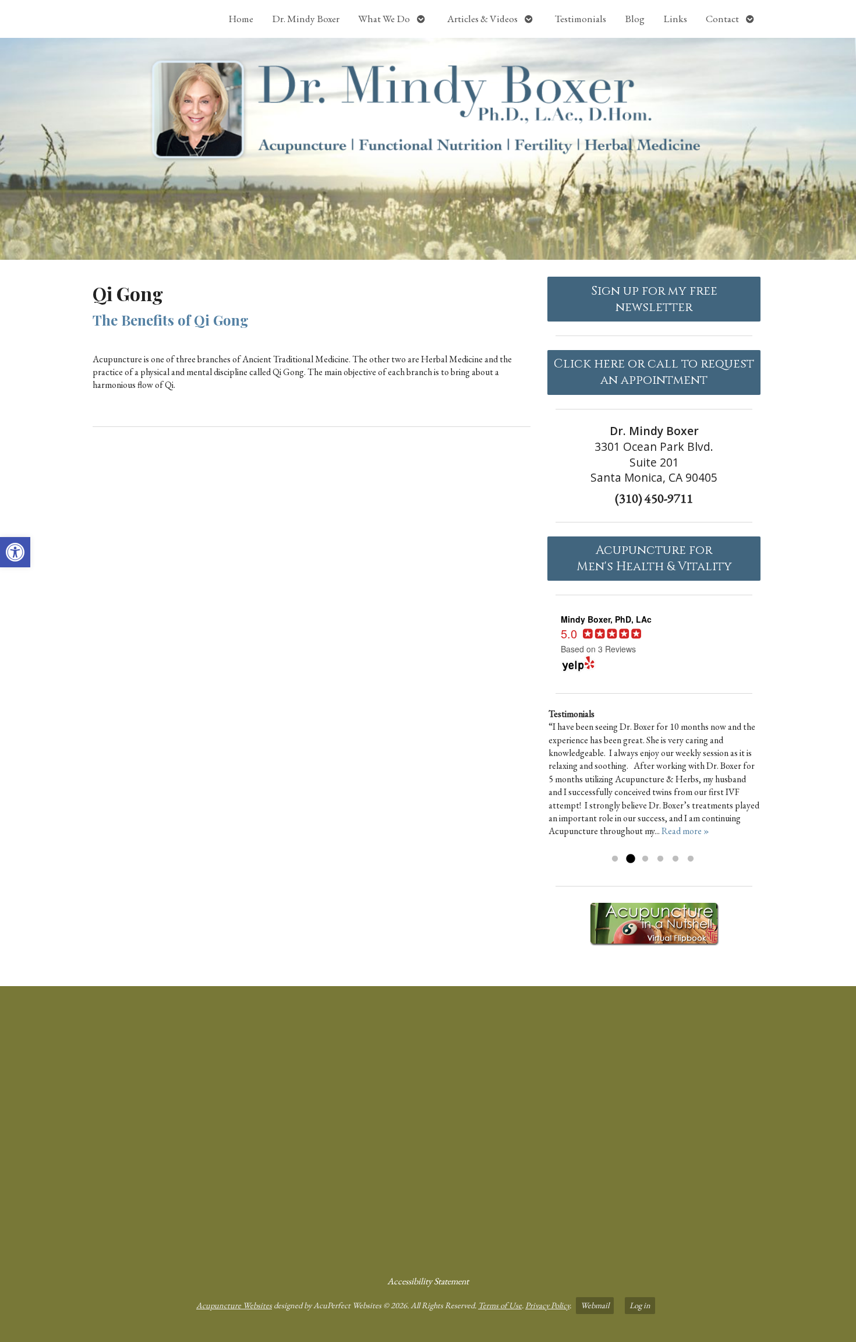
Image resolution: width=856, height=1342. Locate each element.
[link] (15, 552)
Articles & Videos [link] (482, 18)
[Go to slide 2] (630, 859)
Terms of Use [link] (500, 1305)
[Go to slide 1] (615, 859)
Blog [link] (635, 18)
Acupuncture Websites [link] (234, 1305)
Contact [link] (722, 18)
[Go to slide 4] (660, 859)
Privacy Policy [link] (547, 1305)
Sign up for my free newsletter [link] (654, 299)
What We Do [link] (384, 18)
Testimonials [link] (580, 18)
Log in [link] (639, 1305)
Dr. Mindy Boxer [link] (305, 18)
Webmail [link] (595, 1305)
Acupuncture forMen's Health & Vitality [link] (654, 558)
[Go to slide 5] (675, 859)
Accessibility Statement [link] (428, 1281)
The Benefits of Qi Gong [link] (171, 319)
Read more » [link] (685, 831)
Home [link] (240, 18)
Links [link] (675, 18)
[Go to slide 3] (645, 859)
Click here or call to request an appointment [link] (654, 372)
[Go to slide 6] (690, 859)
